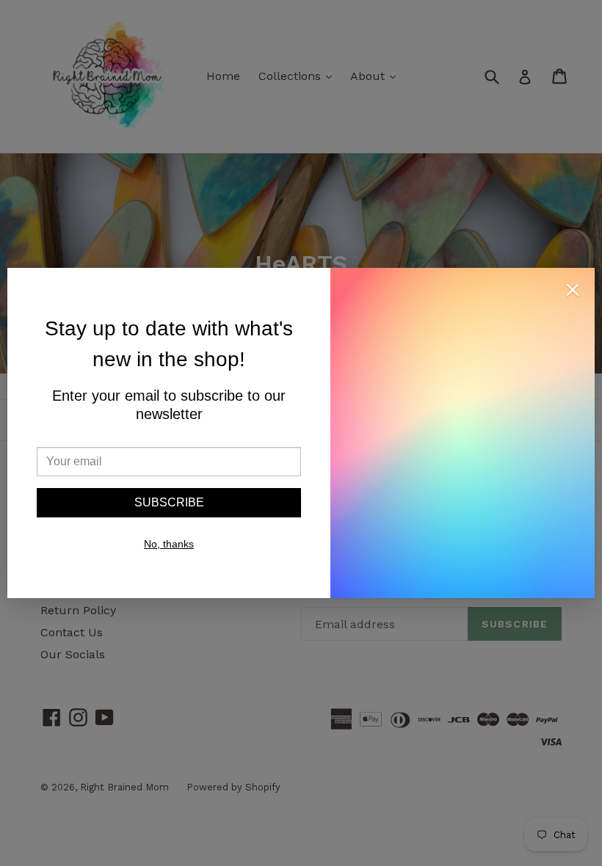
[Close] (572, 292)
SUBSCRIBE (169, 502)
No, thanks (169, 544)
